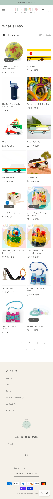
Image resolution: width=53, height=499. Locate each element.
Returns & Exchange (15, 397)
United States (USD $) (24, 473)
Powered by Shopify (33, 493)
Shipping (10, 391)
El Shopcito (22, 493)
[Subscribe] (44, 444)
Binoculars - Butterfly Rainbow (10, 327)
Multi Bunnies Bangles (35, 326)
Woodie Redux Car (34, 142)
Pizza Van (5, 142)
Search (9, 378)
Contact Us (11, 404)
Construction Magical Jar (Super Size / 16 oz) (36, 251)
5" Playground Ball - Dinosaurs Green (10, 67)
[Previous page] (7, 343)
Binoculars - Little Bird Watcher (35, 289)
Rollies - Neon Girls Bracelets (38, 104)
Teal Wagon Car (8, 177)
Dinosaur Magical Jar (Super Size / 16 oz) (13, 251)
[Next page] (34, 349)
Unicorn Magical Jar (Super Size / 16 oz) (37, 214)
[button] (3, 10)
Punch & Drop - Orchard (11, 213)
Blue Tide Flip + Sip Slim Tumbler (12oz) (11, 105)
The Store (10, 384)
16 (26, 349)
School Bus (31, 66)
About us (10, 410)
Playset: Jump (7, 288)
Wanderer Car (32, 177)
